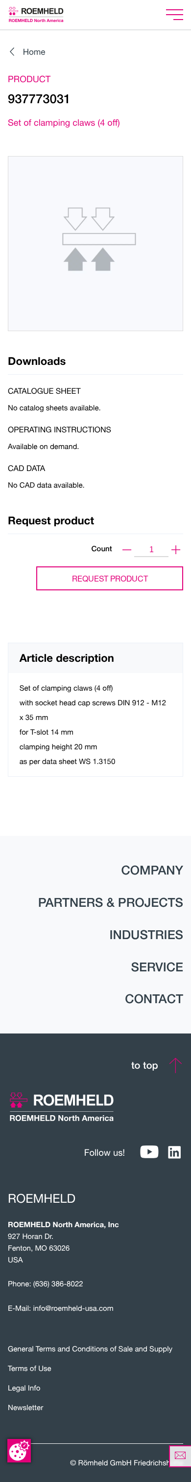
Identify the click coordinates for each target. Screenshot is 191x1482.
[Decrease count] (126, 550)
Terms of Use (29, 1368)
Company (152, 870)
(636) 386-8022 (58, 1284)
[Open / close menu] (174, 14)
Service (157, 967)
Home (34, 51)
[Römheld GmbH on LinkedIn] (174, 1153)
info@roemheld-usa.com (73, 1308)
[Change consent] (19, 1450)
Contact (154, 998)
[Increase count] (175, 550)
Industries (146, 934)
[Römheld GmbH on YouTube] (149, 1153)
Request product (110, 578)
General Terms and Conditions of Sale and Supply (90, 1349)
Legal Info (24, 1388)
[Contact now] (180, 1456)
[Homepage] (48, 14)
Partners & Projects (110, 902)
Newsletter (25, 1407)
